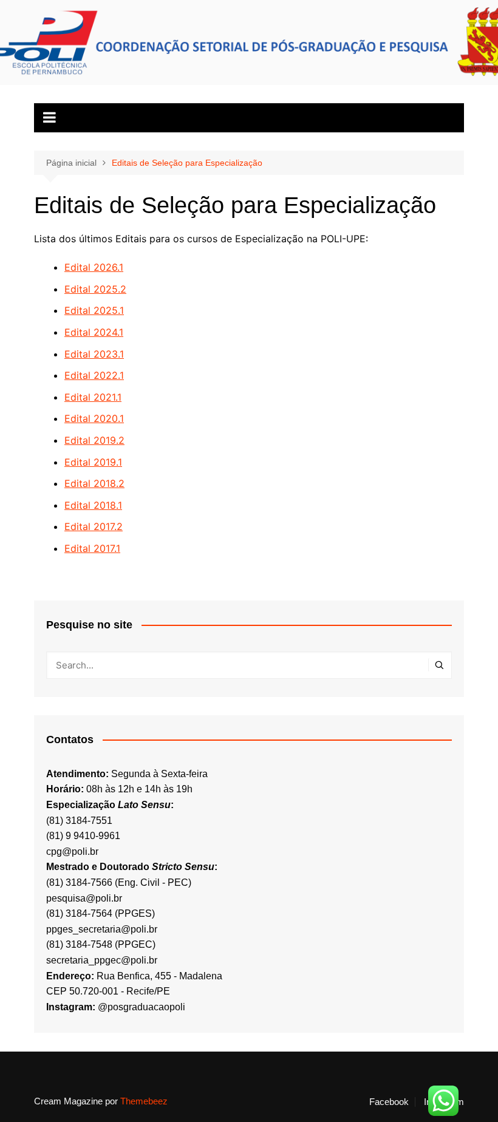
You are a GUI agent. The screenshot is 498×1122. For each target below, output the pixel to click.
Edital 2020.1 (94, 418)
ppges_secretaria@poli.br (101, 929)
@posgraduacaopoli (141, 1007)
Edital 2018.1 (93, 505)
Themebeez (144, 1101)
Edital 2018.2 (94, 483)
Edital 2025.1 (94, 310)
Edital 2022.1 (94, 375)
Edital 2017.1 (92, 548)
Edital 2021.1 (92, 397)
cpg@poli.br (72, 851)
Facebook (389, 1102)
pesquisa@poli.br (84, 898)
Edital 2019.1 (93, 462)
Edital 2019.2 (94, 440)
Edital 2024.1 (93, 332)
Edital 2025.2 (95, 289)
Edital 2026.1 (93, 267)
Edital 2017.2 (93, 526)
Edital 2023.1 (94, 354)
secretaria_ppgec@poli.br (101, 960)
